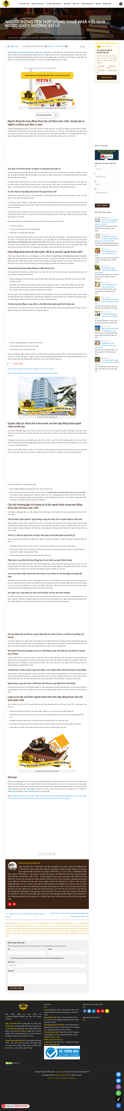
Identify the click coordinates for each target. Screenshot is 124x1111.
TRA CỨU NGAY (107, 77)
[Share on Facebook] (40, 854)
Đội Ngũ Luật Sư (88, 4)
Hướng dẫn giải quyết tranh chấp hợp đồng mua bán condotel (106, 270)
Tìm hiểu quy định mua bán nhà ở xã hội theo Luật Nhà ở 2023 (107, 362)
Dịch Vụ (57, 1078)
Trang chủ (14, 37)
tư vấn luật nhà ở (64, 798)
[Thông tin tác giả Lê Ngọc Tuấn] (12, 866)
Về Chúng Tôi (24, 4)
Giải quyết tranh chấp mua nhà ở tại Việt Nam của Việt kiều (107, 302)
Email (50, 949)
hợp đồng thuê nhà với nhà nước (22, 796)
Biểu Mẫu (67, 4)
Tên (9, 949)
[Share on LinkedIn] (54, 854)
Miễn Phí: (16, 1106)
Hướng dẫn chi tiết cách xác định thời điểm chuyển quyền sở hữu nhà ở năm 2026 (106, 239)
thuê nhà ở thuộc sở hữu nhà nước (46, 798)
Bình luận (11, 971)
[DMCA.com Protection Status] (12, 1063)
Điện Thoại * (11, 962)
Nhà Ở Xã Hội (60, 46)
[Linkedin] (94, 1011)
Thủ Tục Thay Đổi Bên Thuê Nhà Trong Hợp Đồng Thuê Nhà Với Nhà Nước (33, 373)
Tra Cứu (75, 4)
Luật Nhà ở (35, 37)
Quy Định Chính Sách (68, 1078)
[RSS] (107, 1011)
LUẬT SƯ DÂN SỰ (30, 791)
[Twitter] (89, 1011)
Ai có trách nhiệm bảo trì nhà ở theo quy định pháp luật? (106, 316)
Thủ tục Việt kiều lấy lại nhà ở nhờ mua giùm (109, 286)
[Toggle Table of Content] (54, 115)
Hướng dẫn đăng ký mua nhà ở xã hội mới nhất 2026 (106, 253)
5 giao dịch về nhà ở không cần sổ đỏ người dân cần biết (105, 345)
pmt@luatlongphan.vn (55, 1039)
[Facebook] (85, 1011)
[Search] (120, 4)
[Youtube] (10, 904)
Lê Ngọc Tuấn (14, 46)
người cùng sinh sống (42, 796)
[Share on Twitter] (43, 854)
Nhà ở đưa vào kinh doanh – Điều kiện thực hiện (110, 330)
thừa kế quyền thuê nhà (25, 798)
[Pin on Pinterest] (50, 854)
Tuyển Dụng (107, 4)
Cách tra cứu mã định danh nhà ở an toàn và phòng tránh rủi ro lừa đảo (106, 222)
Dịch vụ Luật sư (37, 4)
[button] (118, 1105)
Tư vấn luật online (54, 4)
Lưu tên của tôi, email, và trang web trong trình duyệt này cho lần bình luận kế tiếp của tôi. (37, 958)
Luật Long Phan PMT (62, 1075)
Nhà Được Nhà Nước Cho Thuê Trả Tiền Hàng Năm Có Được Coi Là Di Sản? (31, 369)
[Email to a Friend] (47, 854)
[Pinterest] (14, 904)
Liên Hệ (98, 4)
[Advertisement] (47, 153)
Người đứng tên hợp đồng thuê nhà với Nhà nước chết (27, 52)
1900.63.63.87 (55, 1037)
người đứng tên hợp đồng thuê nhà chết (64, 796)
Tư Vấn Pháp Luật (24, 37)
